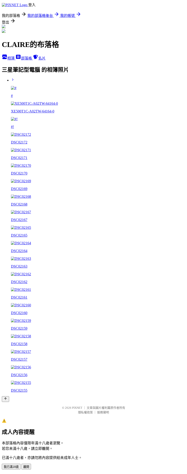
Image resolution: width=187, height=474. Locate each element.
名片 (42, 58)
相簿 (11, 58)
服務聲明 (103, 412)
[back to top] (5, 399)
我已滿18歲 (11, 467)
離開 (26, 467)
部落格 (27, 58)
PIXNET (77, 407)
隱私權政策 (85, 412)
